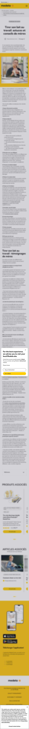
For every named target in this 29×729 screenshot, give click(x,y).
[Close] (27, 707)
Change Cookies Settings (14, 726)
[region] (14, 717)
